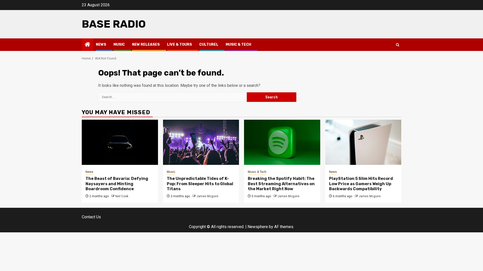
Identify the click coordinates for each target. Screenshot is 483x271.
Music (119, 44)
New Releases (146, 44)
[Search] (397, 45)
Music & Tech (238, 44)
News (101, 44)
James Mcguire (207, 196)
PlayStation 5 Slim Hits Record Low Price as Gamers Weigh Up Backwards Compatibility (361, 183)
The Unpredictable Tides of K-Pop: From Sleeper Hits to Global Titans (200, 183)
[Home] (87, 44)
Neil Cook (121, 196)
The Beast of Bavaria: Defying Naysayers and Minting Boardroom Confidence (117, 183)
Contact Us (91, 217)
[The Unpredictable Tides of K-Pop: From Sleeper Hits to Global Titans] (201, 142)
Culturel (208, 44)
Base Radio (114, 24)
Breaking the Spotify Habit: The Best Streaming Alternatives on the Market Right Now (281, 183)
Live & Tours (179, 44)
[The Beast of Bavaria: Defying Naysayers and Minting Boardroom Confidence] (120, 142)
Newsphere (258, 226)
